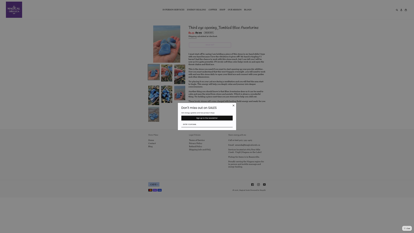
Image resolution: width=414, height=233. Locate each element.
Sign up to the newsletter (207, 118)
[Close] (233, 105)
